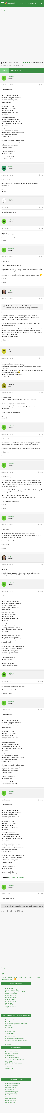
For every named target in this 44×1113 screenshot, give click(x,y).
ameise (10, 167)
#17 (41, 894)
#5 (42, 257)
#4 (42, 228)
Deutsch (5, 974)
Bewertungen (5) (16, 70)
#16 (41, 800)
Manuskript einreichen (12, 1052)
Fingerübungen (10, 1031)
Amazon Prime (9, 1069)
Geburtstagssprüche (11, 1091)
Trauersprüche (10, 1097)
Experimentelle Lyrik (11, 1020)
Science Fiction (9, 1005)
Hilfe (34, 977)
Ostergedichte (9, 1089)
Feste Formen (9, 1022)
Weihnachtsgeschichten (12, 1084)
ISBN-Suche (8, 1061)
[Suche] (41, 3)
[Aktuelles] (38, 3)
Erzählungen (9, 988)
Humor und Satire (10, 995)
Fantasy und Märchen (12, 990)
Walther (10, 199)
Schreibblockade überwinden (14, 1059)
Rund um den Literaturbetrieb (14, 1039)
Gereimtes (8, 1025)
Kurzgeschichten (10, 1001)
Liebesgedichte (10, 1102)
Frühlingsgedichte (10, 1100)
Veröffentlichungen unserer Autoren (16, 1040)
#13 (41, 591)
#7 (42, 358)
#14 (41, 681)
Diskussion (4, 70)
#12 (41, 564)
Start (11, 979)
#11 (41, 525)
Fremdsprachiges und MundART (15, 992)
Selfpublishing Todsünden (13, 1063)
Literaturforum (9, 1065)
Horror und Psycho (11, 994)
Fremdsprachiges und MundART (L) (16, 1024)
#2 (42, 175)
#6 (42, 299)
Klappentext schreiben (12, 1057)
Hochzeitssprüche (11, 1099)
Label (10, 290)
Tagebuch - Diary (10, 1007)
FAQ (38, 977)
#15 (41, 710)
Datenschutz (27, 977)
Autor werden (9, 1055)
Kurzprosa (8, 1003)
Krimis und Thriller (10, 999)
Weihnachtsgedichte (11, 1085)
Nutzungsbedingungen (15, 977)
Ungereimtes (9, 1027)
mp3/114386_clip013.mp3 (16, 878)
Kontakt (4, 977)
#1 (42, 85)
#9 (42, 434)
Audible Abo (9, 1067)
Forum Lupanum (10, 1037)
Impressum (5, 979)
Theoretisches (9, 1033)
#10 (41, 472)
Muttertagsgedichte (11, 1093)
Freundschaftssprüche (12, 1095)
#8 (42, 393)
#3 (42, 207)
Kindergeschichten (11, 997)
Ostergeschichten (10, 1087)
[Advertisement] (22, 35)
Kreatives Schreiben (11, 1054)
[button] (2, 3)
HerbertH (5, 65)
